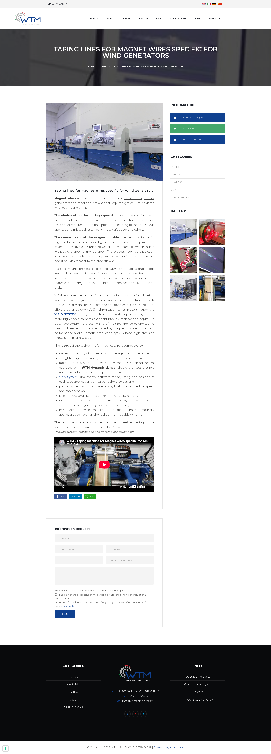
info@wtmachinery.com (138, 700)
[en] (204, 3)
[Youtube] (135, 714)
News (196, 18)
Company (92, 18)
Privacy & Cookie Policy (198, 699)
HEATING (144, 18)
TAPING (110, 18)
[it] (209, 3)
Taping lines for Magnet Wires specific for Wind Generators (147, 66)
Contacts (213, 18)
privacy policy (68, 606)
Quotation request (198, 676)
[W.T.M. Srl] (28, 18)
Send (65, 614)
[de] (214, 3)
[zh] (220, 3)
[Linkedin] (127, 714)
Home (91, 66)
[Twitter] (143, 714)
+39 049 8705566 (138, 695)
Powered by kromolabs (169, 747)
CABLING (126, 18)
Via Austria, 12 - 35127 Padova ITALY (138, 690)
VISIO (159, 18)
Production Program (197, 684)
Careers (198, 692)
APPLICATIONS (177, 18)
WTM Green (59, 3)
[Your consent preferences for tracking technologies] (5, 748)
